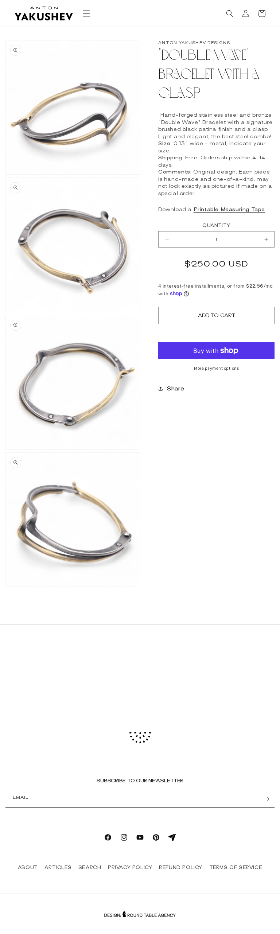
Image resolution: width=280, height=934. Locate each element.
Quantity (216, 225)
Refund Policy (180, 867)
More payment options (216, 368)
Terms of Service (235, 867)
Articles (57, 867)
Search (89, 867)
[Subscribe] (266, 799)
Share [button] (175, 389)
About (28, 867)
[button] (86, 13)
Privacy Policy (130, 867)
